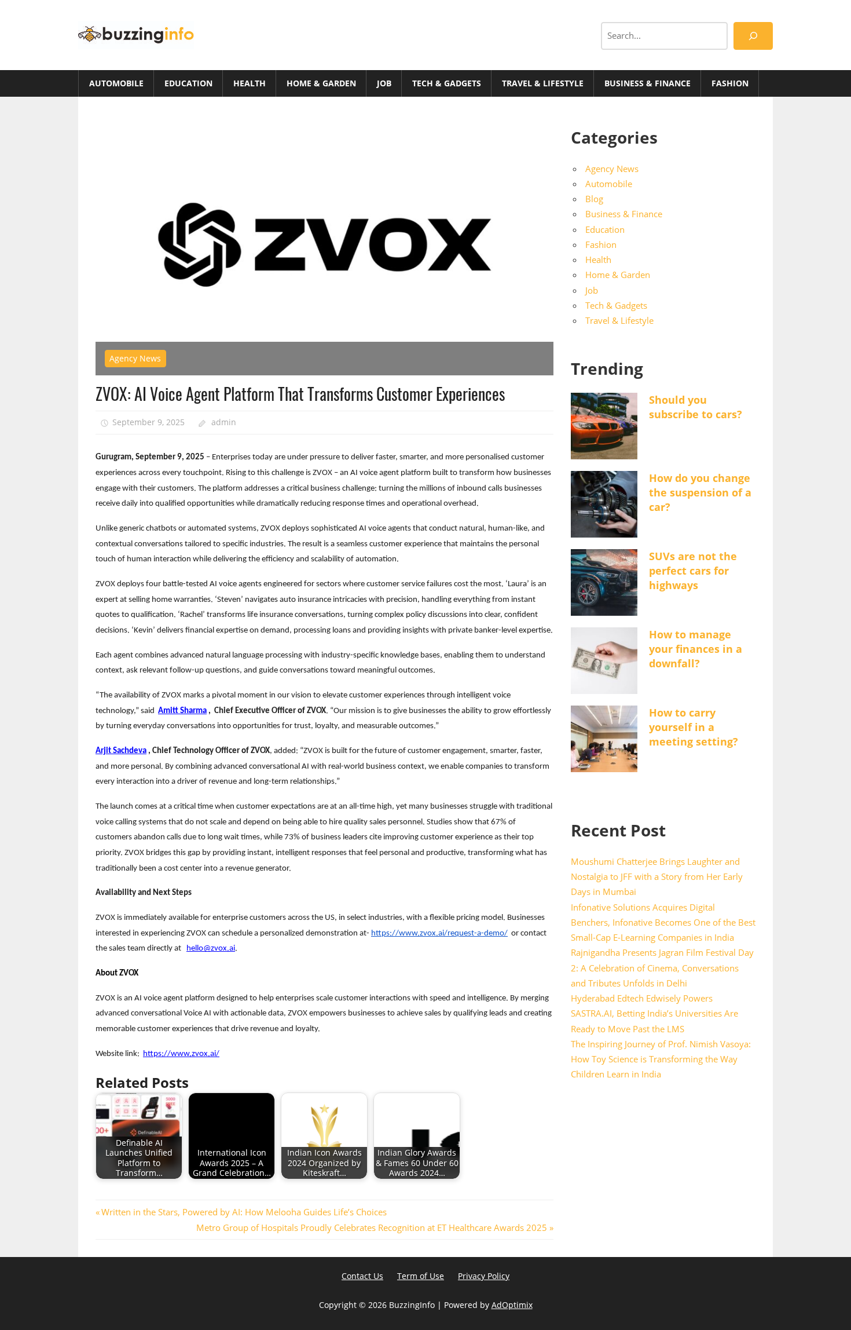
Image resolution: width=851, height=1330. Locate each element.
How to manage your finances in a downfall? (695, 648)
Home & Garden (321, 83)
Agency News (135, 358)
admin (223, 421)
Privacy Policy (483, 1275)
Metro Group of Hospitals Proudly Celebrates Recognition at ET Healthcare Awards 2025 (371, 1227)
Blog (594, 198)
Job (384, 83)
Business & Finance (647, 83)
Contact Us (362, 1275)
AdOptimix (512, 1304)
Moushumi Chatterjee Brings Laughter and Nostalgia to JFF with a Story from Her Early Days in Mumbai (657, 877)
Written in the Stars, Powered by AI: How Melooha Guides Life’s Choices (244, 1212)
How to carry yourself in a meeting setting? (693, 727)
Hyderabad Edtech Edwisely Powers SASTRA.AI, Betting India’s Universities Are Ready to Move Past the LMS (654, 1013)
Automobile (116, 83)
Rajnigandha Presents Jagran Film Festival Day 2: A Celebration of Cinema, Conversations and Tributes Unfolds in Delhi (662, 968)
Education (188, 83)
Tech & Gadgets (446, 83)
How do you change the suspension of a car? (700, 492)
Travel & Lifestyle (543, 83)
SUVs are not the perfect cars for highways (693, 570)
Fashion (730, 83)
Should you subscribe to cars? (695, 407)
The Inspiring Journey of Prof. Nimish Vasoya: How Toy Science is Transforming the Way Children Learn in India (661, 1059)
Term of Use (420, 1275)
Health (249, 83)
